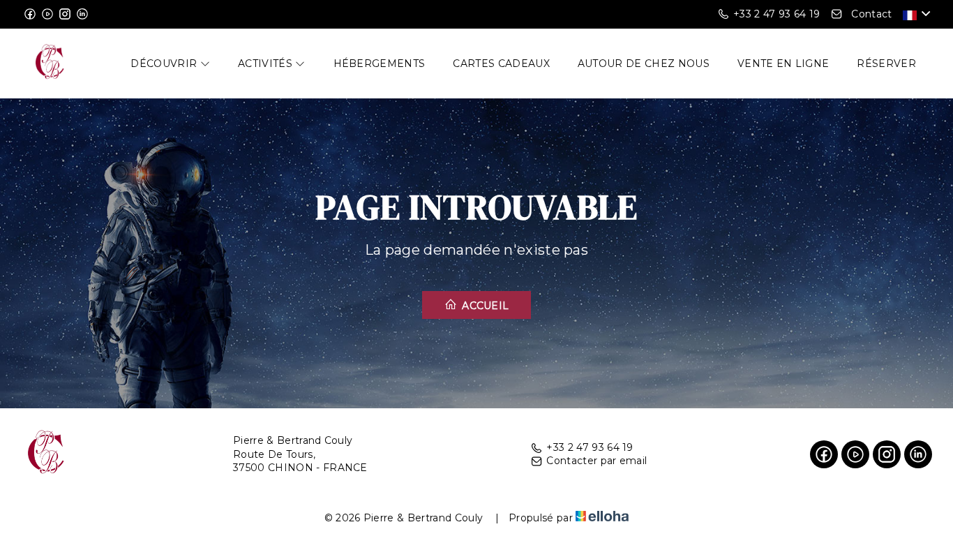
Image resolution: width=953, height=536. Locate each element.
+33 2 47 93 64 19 (589, 447)
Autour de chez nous (644, 63)
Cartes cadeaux (501, 63)
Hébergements (379, 63)
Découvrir (165, 63)
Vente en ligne (783, 63)
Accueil (484, 305)
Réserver (886, 63)
